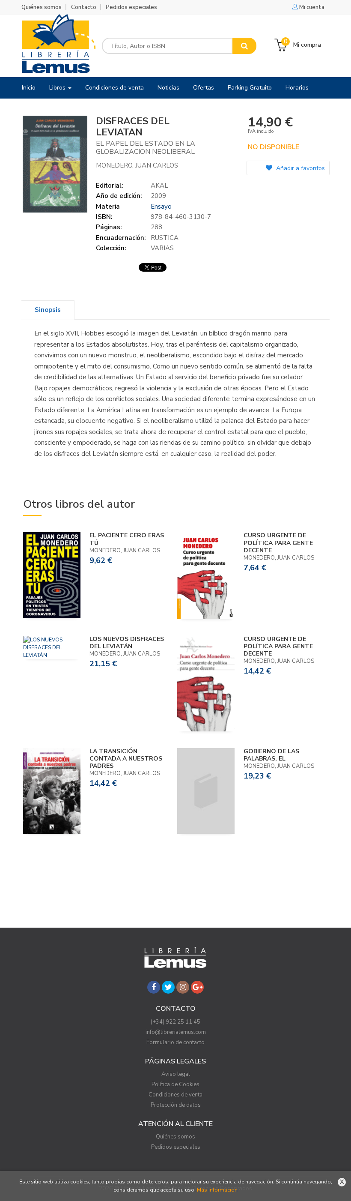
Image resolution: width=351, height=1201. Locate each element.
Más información (217, 1189)
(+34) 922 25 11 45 (175, 1022)
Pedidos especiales (131, 7)
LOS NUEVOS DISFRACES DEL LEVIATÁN (126, 642)
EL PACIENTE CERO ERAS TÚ (126, 539)
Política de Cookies (175, 1084)
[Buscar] (244, 46)
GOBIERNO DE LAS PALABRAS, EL (271, 755)
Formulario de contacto (175, 1042)
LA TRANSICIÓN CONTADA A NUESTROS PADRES (125, 758)
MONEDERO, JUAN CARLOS (137, 165)
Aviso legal (175, 1074)
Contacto (83, 7)
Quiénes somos (41, 7)
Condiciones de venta (175, 1095)
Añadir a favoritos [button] (299, 168)
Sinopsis (48, 309)
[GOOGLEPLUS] (197, 987)
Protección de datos (176, 1105)
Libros (58, 88)
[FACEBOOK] (153, 987)
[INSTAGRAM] (182, 987)
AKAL (159, 185)
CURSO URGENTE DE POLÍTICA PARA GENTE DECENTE (278, 542)
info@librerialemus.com (176, 1032)
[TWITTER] (168, 987)
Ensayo (161, 206)
